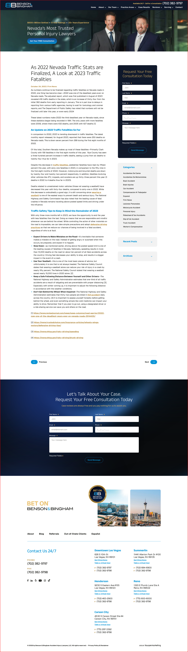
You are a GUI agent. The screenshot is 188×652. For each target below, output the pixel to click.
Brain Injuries (128, 185)
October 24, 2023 (38, 86)
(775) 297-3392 (104, 629)
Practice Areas (127, 7)
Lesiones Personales (131, 204)
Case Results (144, 7)
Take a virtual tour (103, 563)
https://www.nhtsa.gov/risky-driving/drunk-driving (58, 337)
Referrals (54, 533)
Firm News (52, 86)
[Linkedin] (32, 580)
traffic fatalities (60, 165)
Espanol (126, 196)
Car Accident (128, 188)
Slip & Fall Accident (131, 219)
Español (95, 533)
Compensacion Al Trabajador (135, 192)
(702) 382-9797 (173, 3)
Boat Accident (129, 181)
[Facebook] (28, 580)
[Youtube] (40, 580)
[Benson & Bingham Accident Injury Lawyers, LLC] (18, 5)
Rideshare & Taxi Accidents (134, 215)
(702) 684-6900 (144, 567)
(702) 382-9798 (37, 572)
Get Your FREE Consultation (42, 41)
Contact (179, 7)
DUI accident (94, 295)
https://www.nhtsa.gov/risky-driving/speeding (56, 331)
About (101, 7)
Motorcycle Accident (131, 207)
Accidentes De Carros (132, 173)
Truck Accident (129, 223)
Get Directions (101, 560)
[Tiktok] (49, 580)
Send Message (137, 150)
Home (93, 7)
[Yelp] (36, 580)
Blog (41, 533)
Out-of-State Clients (75, 533)
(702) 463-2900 (104, 598)
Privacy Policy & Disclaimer (98, 645)
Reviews (156, 7)
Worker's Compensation (133, 227)
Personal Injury (129, 211)
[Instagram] (45, 580)
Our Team (112, 7)
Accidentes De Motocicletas (134, 177)
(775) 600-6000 (144, 598)
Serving (167, 7)
